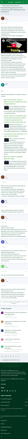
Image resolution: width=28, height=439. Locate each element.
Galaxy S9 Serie (9, 324)
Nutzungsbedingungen (6, 427)
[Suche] (26, 2)
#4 (26, 222)
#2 (26, 182)
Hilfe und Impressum (5, 433)
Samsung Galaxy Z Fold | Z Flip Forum (14, 349)
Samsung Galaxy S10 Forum (12, 333)
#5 (26, 247)
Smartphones (9, 316)
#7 (26, 285)
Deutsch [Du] (4, 420)
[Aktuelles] (23, 2)
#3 (26, 206)
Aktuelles (3, 384)
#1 (26, 23)
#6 (26, 271)
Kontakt (2, 423)
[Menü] (1, 2)
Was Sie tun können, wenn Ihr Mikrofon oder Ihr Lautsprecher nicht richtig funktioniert (15, 102)
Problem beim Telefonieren (12, 339)
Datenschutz (4, 430)
